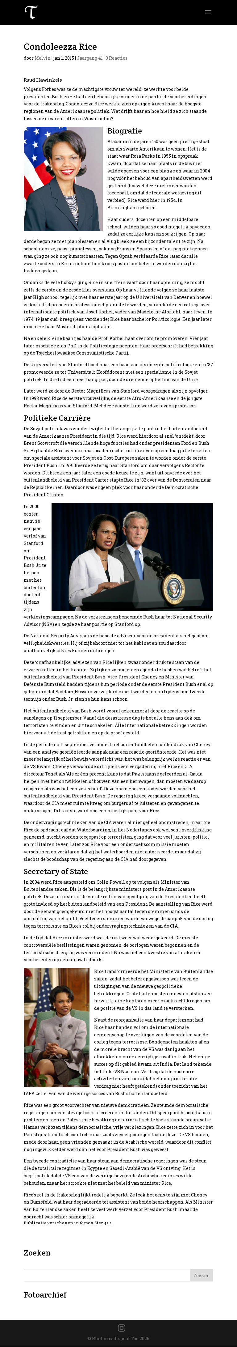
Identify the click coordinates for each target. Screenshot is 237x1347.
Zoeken (201, 1275)
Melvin (43, 58)
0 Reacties (116, 58)
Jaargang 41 (90, 58)
